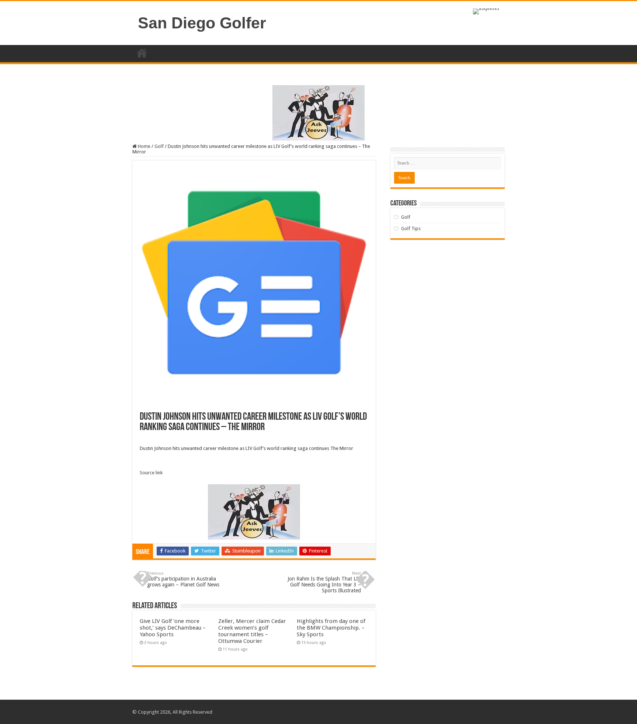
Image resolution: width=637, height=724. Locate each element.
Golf (159, 146)
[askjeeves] (486, 11)
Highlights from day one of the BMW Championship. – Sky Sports (331, 628)
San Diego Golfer (202, 23)
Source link (151, 472)
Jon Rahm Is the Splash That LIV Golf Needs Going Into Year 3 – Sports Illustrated (324, 582)
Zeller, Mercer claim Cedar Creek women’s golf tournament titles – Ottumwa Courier (252, 631)
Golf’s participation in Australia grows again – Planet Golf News (183, 579)
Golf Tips (411, 228)
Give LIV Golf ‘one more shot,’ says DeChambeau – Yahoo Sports (173, 628)
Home (142, 52)
